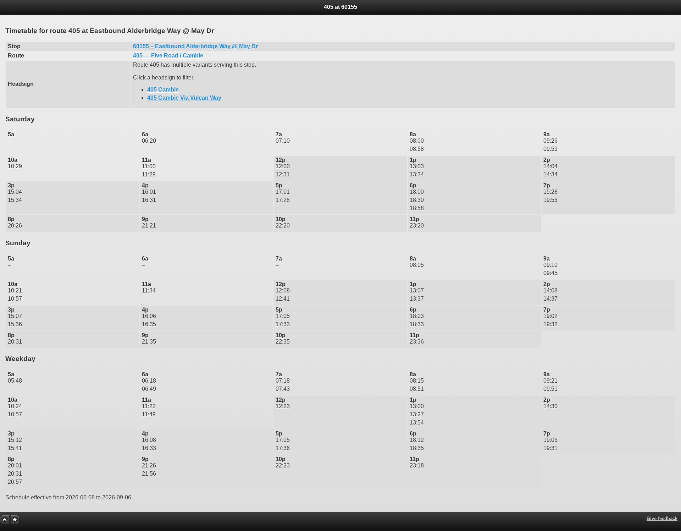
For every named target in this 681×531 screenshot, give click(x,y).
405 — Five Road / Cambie (168, 56)
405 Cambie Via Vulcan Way (184, 98)
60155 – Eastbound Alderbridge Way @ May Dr (195, 46)
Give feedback (662, 518)
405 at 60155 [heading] (340, 7)
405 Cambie (163, 90)
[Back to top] (4, 519)
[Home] (15, 519)
